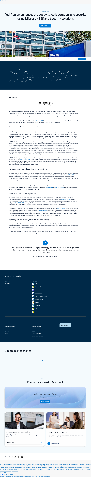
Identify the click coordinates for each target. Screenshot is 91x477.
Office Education (44, 466)
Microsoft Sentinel (61, 208)
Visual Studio (50, 469)
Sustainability (15, 471)
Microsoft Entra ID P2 (19, 202)
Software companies (42, 469)
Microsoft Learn (72, 467)
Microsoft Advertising (36, 467)
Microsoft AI (3, 467)
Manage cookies (27, 476)
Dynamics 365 (20, 467)
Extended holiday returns (68, 464)
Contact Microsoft (16, 476)
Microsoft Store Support (56, 464)
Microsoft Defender (65, 199)
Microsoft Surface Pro (25, 159)
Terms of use (34, 476)
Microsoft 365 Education (34, 466)
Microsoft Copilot (17, 464)
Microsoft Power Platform (31, 469)
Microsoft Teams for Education (22, 466)
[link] (9, 59)
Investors (84, 469)
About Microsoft (61, 469)
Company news (68, 469)
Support (83, 464)
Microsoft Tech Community (8, 469)
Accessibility (9, 471)
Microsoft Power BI (59, 187)
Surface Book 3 (3, 464)
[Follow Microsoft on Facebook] (19, 457)
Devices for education (10, 466)
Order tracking (77, 464)
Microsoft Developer (63, 467)
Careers (55, 469)
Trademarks (40, 476)
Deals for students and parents (72, 466)
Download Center (47, 464)
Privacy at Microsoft (77, 469)
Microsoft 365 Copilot (46, 467)
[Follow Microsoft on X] (15, 457)
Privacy (22, 476)
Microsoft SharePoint (42, 210)
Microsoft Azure (49, 187)
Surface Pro (10, 464)
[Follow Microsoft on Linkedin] (22, 457)
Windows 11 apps (32, 464)
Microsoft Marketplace (20, 469)
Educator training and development (56, 466)
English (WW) (3, 472)
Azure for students (83, 466)
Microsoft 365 (39, 120)
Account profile (39, 464)
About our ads (46, 476)
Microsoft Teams (72, 175)
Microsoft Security (10, 467)
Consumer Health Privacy (6, 476)
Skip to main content (5, 0)
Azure (15, 467)
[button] (45, 25)
